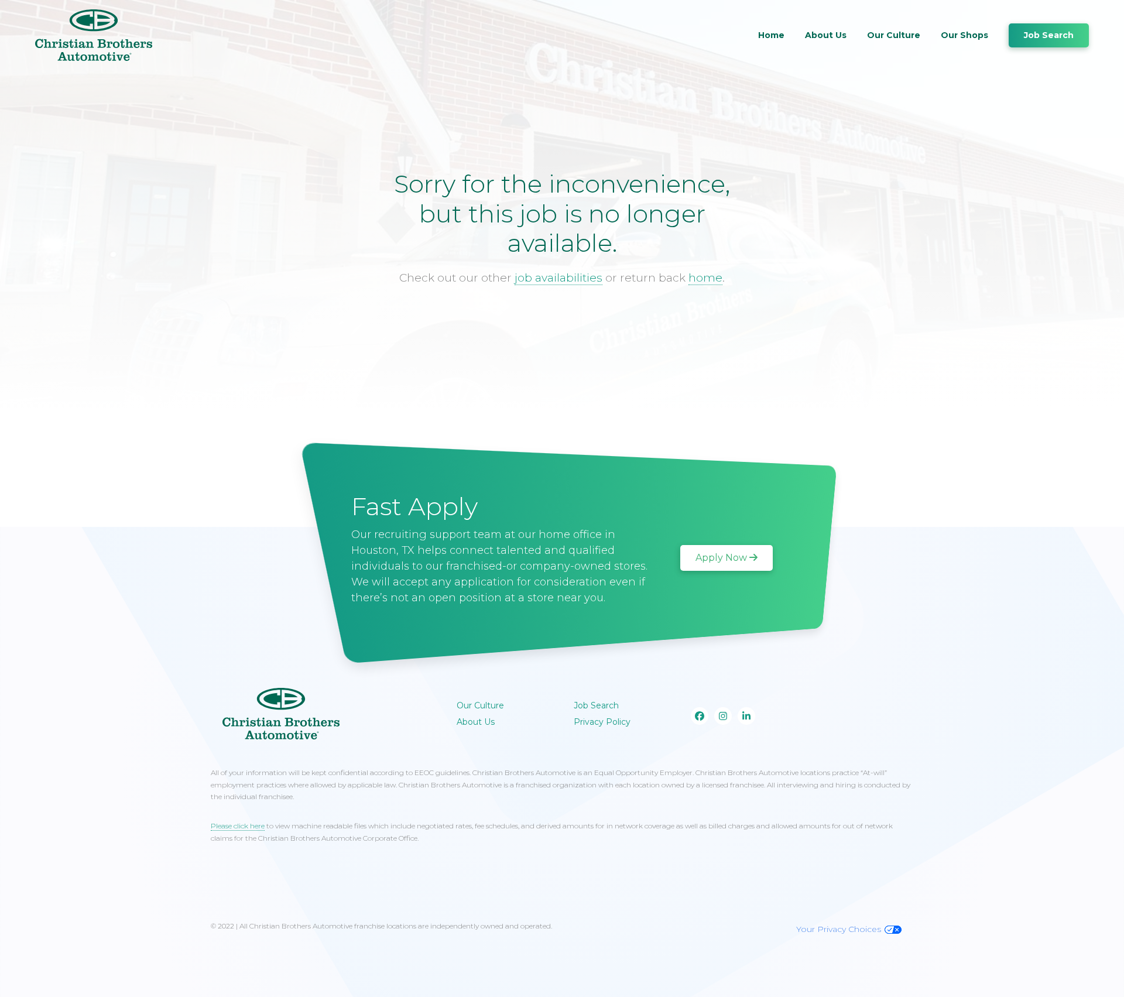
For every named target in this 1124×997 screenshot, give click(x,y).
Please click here (238, 825)
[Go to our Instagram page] (723, 716)
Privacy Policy (602, 722)
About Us (826, 35)
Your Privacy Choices (838, 929)
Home (771, 35)
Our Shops (964, 35)
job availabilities (558, 278)
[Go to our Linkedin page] (746, 716)
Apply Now (721, 557)
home (705, 278)
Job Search (1049, 35)
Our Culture (893, 35)
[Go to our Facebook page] (699, 716)
